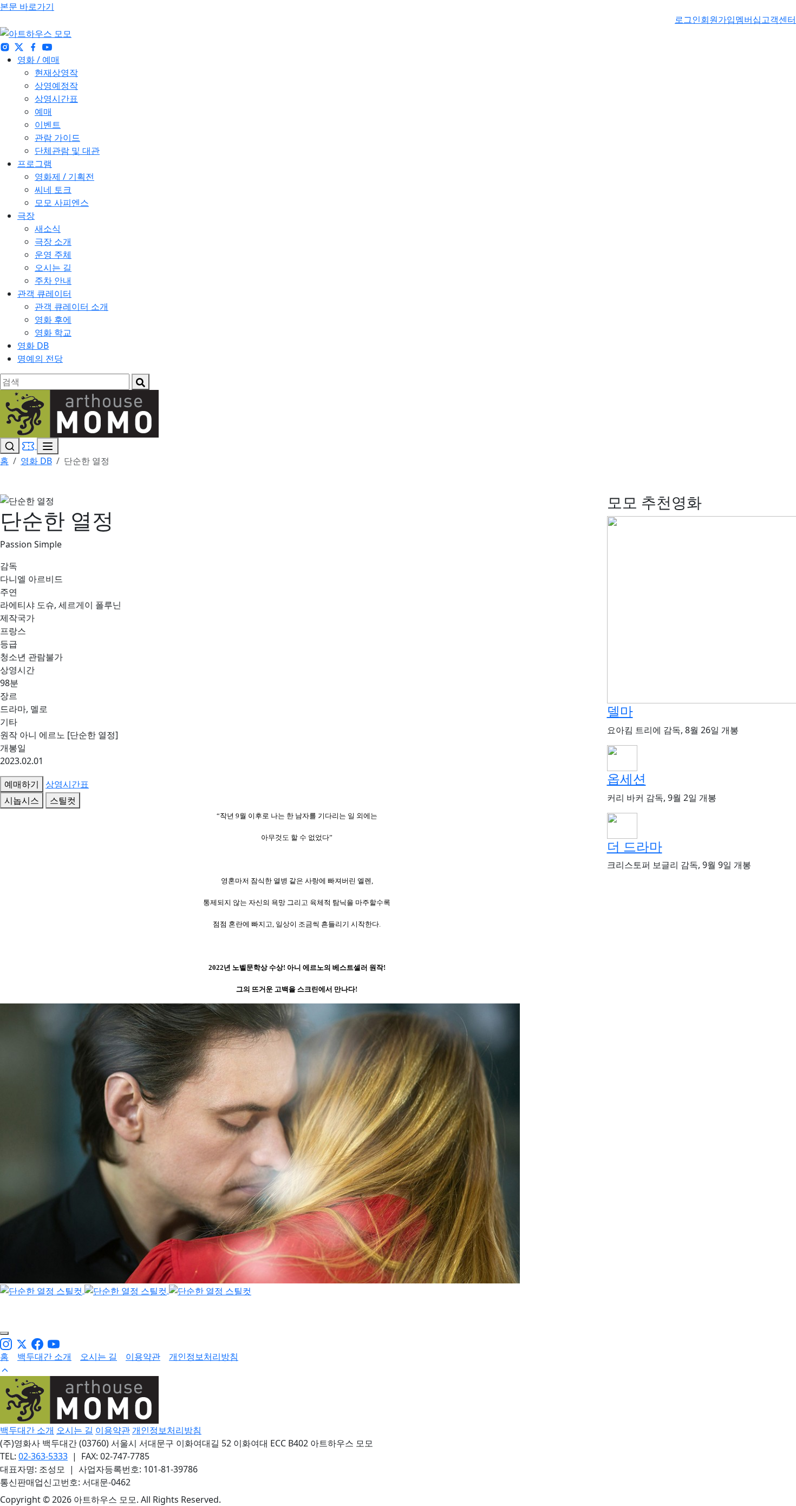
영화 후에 (53, 319)
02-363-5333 (43, 1456)
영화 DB (33, 345)
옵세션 (626, 778)
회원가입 (718, 19)
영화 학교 (53, 332)
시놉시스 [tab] (21, 800)
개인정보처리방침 (203, 1356)
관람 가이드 (57, 138)
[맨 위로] (5, 1369)
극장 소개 (53, 241)
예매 (43, 112)
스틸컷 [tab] (63, 800)
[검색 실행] (140, 382)
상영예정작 (56, 86)
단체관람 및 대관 (67, 151)
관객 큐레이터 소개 (71, 306)
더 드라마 (634, 846)
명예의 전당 (40, 358)
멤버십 (748, 19)
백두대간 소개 (44, 1356)
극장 (26, 215)
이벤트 (48, 125)
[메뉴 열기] (47, 446)
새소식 (48, 228)
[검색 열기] (9, 446)
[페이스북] (33, 47)
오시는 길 (53, 267)
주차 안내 (53, 280)
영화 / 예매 (38, 60)
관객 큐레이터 (44, 293)
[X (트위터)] (19, 47)
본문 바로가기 (27, 6)
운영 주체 (53, 254)
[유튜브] (47, 47)
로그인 (688, 19)
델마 (620, 711)
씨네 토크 (53, 189)
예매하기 (21, 784)
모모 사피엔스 (62, 202)
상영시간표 (56, 99)
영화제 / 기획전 (64, 176)
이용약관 (143, 1356)
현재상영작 (56, 73)
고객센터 (778, 19)
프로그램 (34, 163)
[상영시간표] (29, 446)
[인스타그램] (5, 47)
